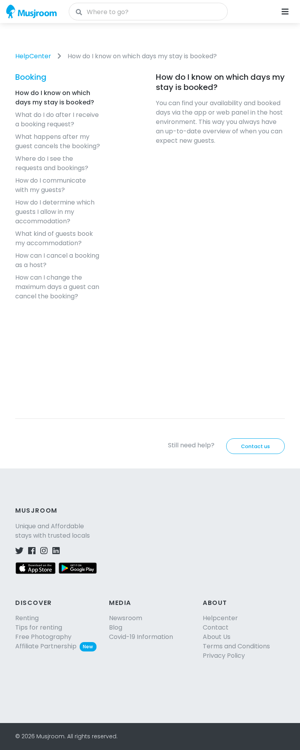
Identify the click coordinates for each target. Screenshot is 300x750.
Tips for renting (38, 627)
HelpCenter (33, 56)
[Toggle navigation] (285, 12)
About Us (216, 636)
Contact (216, 627)
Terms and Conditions (236, 646)
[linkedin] (56, 551)
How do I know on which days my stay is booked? (142, 56)
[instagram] (44, 551)
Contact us (255, 446)
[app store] (35, 567)
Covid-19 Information (141, 636)
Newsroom (125, 618)
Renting (27, 618)
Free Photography (43, 636)
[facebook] (32, 551)
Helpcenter (220, 618)
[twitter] (19, 551)
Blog (115, 627)
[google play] (77, 567)
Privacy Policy (224, 655)
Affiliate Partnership (54, 646)
